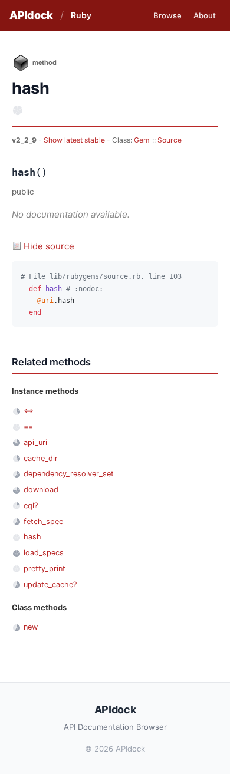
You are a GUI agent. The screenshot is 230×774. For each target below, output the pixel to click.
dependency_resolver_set (69, 473)
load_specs (44, 552)
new (31, 627)
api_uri (35, 442)
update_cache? (50, 584)
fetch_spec (43, 521)
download (41, 489)
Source (169, 140)
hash (32, 536)
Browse (167, 15)
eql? (31, 505)
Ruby (81, 15)
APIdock (31, 15)
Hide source (49, 246)
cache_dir (41, 458)
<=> (29, 410)
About (204, 15)
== (28, 426)
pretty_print (44, 568)
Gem (142, 140)
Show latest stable (75, 140)
